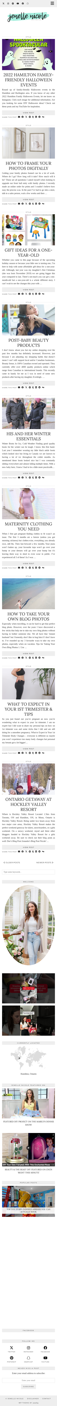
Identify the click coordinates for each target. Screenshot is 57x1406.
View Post (28, 113)
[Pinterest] (13, 3)
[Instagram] (8, 3)
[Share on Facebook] (22, 117)
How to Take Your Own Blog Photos (28, 616)
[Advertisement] (28, 1267)
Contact (46, 1399)
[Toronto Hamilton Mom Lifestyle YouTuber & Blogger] (28, 14)
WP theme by (28, 1403)
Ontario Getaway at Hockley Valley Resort (28, 804)
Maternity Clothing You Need (28, 526)
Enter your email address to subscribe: (28, 1373)
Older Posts (12, 862)
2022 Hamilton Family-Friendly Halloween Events (28, 79)
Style (28, 37)
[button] (53, 3)
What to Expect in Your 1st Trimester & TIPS (28, 709)
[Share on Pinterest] (30, 117)
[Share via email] (19, 117)
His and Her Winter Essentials (29, 436)
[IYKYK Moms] (28, 1021)
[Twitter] (3, 3)
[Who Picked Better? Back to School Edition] (28, 988)
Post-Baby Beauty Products (28, 343)
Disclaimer (33, 1399)
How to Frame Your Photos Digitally (28, 166)
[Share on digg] (43, 117)
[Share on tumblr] (33, 117)
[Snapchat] (28, 3)
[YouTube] (18, 3)
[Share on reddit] (39, 117)
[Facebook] (23, 3)
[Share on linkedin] (36, 117)
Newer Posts (44, 862)
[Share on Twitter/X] (26, 117)
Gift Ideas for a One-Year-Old (28, 252)
